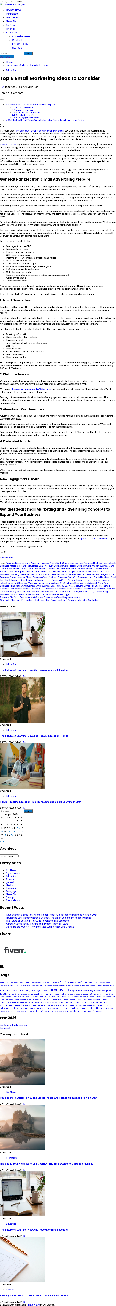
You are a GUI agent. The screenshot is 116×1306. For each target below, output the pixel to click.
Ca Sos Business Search (57, 571)
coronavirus (59, 989)
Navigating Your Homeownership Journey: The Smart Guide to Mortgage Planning (48, 917)
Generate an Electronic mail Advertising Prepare (31, 104)
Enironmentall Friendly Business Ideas (52, 994)
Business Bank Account (41, 565)
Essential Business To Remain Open (18, 997)
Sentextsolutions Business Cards (39, 1011)
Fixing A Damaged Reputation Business (53, 1000)
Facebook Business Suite (13, 579)
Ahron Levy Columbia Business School (28, 983)
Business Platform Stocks (104, 986)
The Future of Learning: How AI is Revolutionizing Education (34, 670)
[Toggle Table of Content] (2, 99)
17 (1, 831)
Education (11, 70)
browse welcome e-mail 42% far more (31, 389)
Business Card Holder (65, 565)
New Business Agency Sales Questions (91, 1005)
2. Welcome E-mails (24, 110)
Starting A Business (56, 588)
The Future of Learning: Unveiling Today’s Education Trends (34, 735)
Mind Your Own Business (22, 585)
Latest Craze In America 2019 (49, 1002)
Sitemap (17, 47)
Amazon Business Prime (43, 562)
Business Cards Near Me (23, 568)
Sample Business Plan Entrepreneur (56, 1008)
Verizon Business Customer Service (54, 591)
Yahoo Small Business (30, 594)
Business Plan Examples (12, 571)
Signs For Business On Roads (62, 1011)
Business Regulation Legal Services (33, 991)
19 (8, 831)
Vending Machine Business (21, 591)
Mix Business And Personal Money (40, 1005)
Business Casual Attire (47, 568)
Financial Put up (8, 144)
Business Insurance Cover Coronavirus (29, 986)
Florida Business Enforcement (80, 1000)
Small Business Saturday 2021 (30, 588)
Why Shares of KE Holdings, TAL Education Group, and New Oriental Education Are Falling (49, 600)
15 (18, 827)
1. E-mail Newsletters (25, 107)
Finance (10, 29)
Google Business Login (79, 579)
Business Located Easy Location (83, 986)
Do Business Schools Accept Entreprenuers (21, 994)
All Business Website (50, 983)
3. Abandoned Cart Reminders (29, 112)
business (89, 982)
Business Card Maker (88, 565)
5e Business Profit (6, 983)
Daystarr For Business (79, 991)
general (10, 882)
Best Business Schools (104, 562)
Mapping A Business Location (99, 1002)
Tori (2, 86)
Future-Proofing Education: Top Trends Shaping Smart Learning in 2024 (40, 801)
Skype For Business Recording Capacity (88, 1011)
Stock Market (13, 900)
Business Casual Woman (95, 568)
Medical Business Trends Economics (13, 1005)
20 (11, 831)
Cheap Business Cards (37, 577)
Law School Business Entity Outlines (74, 1002)
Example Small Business (41, 997)
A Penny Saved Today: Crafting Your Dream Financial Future (37, 923)
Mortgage (12, 17)
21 (15, 831)
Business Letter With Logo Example (58, 986)
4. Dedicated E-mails (25, 115)
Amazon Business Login (18, 562)
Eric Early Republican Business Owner (82, 994)
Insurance (12, 14)
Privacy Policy (20, 44)
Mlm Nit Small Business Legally (65, 1005)
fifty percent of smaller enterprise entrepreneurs (39, 130)
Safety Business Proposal (32, 1008)
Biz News (11, 25)
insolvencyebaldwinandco (13, 1024)
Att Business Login (72, 982)
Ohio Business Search (47, 585)
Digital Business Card (105, 577)
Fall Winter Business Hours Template (64, 997)
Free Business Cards (57, 579)
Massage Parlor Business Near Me (46, 582)
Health (9, 885)
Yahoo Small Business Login (55, 594)
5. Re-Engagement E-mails (27, 117)
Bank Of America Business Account (74, 562)
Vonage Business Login (84, 591)
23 (21, 831)
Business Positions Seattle (10, 991)
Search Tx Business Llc (17, 1011)
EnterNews (34, 1304)
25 (5, 834)
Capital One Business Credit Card (86, 571)
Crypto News (13, 10)
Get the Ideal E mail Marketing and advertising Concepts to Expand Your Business (47, 120)
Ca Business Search (35, 571)
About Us (11, 32)
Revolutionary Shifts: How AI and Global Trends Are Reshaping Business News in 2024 (51, 914)
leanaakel (5, 1027)
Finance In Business (36, 579)
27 (11, 834)
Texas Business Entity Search (81, 588)
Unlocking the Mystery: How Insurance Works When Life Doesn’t (40, 926)
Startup (10, 897)
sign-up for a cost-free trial (93, 538)
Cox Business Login (83, 577)
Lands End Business (17, 582)
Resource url (6, 557)
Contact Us (19, 40)
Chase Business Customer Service (67, 574)
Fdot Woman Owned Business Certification (95, 997)
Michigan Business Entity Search (80, 582)
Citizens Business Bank (61, 577)
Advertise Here (21, 36)
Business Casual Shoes (71, 568)
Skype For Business (94, 585)
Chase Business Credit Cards (34, 574)
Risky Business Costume (70, 585)
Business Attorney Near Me (14, 565)
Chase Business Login (96, 574)
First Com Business (31, 1000)
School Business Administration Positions (85, 1008)
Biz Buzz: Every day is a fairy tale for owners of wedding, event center (40, 597)
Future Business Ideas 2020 (26, 1002)
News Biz (11, 21)
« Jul (2, 841)
